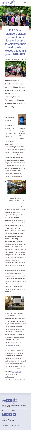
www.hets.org (16, 371)
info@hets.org (9, 377)
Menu (27, 2)
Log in (8, 406)
